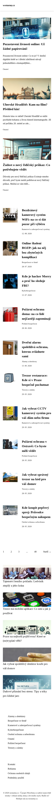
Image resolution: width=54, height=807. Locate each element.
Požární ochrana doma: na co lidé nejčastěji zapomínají (36, 314)
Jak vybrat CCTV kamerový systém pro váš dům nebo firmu (36, 413)
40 (35, 551)
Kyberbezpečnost (28, 291)
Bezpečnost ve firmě (30, 262)
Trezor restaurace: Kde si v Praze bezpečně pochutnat (35, 380)
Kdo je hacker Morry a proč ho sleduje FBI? (36, 281)
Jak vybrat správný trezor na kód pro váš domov (35, 479)
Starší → (47, 551)
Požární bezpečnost (29, 324)
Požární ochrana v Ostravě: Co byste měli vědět (34, 446)
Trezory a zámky (28, 390)
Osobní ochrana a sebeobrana (33, 522)
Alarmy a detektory (29, 362)
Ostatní (5, 69)
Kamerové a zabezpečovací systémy (36, 229)
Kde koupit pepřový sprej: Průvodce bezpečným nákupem (36, 512)
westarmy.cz (9, 5)
